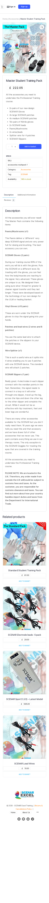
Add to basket (30, 147)
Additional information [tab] (26, 195)
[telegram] (32, 819)
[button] (42, 27)
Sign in (12, 7)
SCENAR (24, 174)
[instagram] (28, 819)
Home (5, 19)
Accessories (14, 19)
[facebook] (23, 819)
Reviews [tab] (9, 200)
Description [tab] (9, 195)
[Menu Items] (37, 812)
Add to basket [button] (24, 581)
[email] (18, 819)
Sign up (24, 7)
